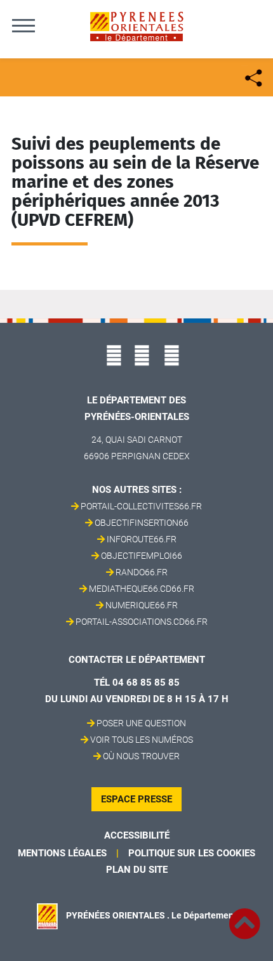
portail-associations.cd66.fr (142, 622)
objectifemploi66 (141, 556)
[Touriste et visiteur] (252, 76)
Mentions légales (62, 853)
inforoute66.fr (141, 539)
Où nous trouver (141, 756)
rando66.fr (142, 572)
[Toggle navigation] (23, 25)
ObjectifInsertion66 (142, 523)
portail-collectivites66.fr (141, 506)
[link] (244, 916)
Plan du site (137, 869)
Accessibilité (137, 835)
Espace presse (136, 799)
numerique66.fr (141, 605)
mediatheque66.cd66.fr (141, 589)
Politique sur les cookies (191, 853)
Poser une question (141, 723)
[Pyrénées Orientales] (136, 25)
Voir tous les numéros (141, 740)
